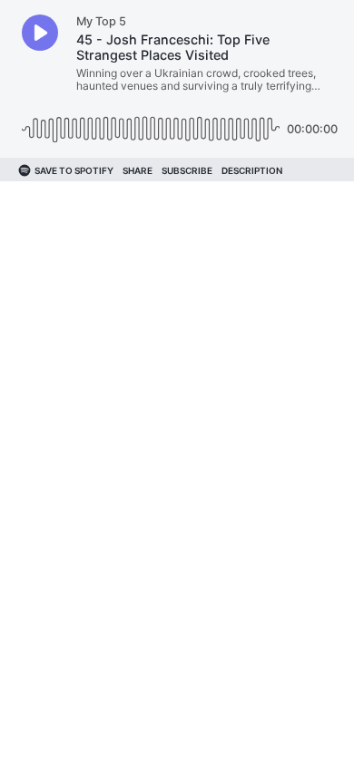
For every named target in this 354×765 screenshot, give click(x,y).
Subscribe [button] (187, 170)
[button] (40, 33)
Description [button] (251, 170)
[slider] (151, 122)
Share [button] (137, 170)
